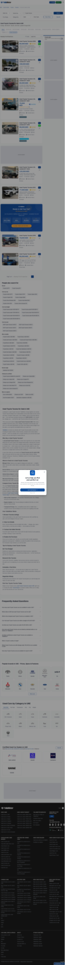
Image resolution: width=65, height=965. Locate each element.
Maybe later (32, 492)
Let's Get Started (31, 490)
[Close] (44, 472)
